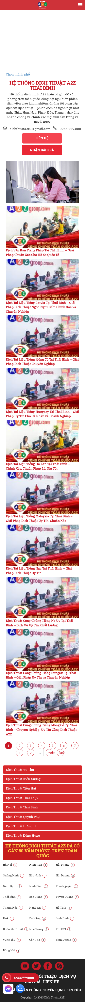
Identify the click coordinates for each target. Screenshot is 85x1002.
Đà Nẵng (37, 918)
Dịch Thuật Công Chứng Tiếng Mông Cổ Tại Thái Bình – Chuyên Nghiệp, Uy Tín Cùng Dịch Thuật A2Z (41, 729)
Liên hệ (42, 138)
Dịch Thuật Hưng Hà (21, 826)
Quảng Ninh (13, 875)
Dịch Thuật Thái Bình (22, 807)
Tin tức (74, 990)
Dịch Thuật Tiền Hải (21, 788)
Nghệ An (37, 907)
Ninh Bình (38, 886)
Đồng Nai (11, 950)
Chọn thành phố (18, 74)
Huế (8, 918)
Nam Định (11, 886)
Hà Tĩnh (63, 907)
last (61, 753)
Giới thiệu (46, 976)
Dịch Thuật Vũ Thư (20, 770)
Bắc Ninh (37, 875)
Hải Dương (65, 875)
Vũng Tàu (11, 939)
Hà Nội (9, 864)
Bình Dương (65, 939)
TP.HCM (63, 929)
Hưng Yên (37, 864)
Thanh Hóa (12, 907)
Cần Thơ (36, 939)
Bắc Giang (37, 897)
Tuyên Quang (66, 897)
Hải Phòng (65, 864)
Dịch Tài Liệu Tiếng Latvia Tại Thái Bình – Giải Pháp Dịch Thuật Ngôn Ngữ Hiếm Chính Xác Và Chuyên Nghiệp (41, 307)
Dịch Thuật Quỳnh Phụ (23, 817)
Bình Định (64, 918)
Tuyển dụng (54, 990)
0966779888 (24, 978)
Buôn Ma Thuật (15, 929)
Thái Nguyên (66, 886)
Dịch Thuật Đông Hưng (23, 835)
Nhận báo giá (42, 150)
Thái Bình (11, 897)
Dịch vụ (67, 976)
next (50, 753)
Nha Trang (38, 929)
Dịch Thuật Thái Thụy (22, 798)
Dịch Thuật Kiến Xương (23, 779)
